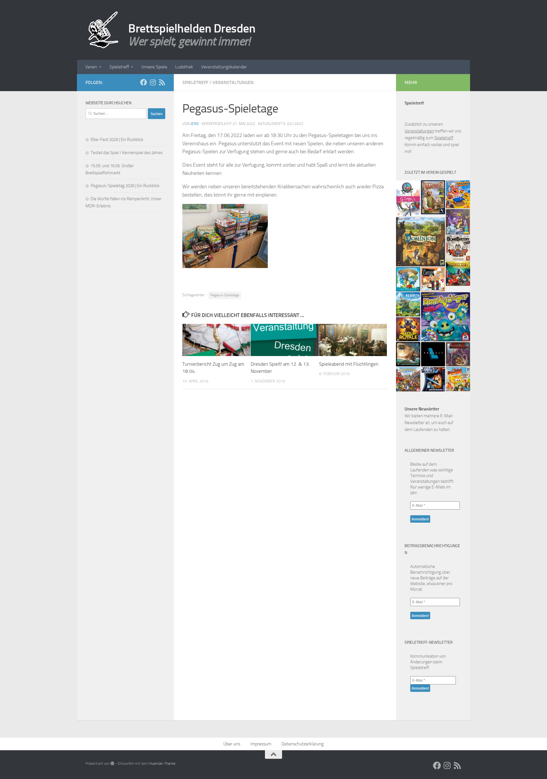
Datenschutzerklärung (302, 744)
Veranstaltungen (233, 82)
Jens (195, 123)
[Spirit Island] (408, 279)
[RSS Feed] (161, 82)
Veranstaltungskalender (224, 66)
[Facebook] (143, 82)
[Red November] (458, 354)
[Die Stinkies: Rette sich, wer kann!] (458, 379)
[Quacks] (408, 379)
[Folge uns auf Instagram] (152, 82)
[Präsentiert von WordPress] (112, 763)
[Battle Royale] (408, 329)
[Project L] (433, 354)
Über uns (231, 744)
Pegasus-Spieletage (225, 295)
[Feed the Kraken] (408, 354)
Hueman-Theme (162, 763)
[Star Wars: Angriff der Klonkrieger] (433, 379)
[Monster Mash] (445, 316)
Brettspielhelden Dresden (191, 28)
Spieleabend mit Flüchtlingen (348, 364)
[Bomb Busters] (458, 248)
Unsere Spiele (154, 66)
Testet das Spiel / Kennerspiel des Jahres (127, 152)
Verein (91, 66)
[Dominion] (420, 241)
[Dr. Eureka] (433, 279)
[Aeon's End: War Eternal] (458, 273)
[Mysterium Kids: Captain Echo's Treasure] (458, 221)
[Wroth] (408, 198)
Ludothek (184, 66)
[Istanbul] (433, 197)
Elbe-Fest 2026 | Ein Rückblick (117, 139)
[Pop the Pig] (458, 194)
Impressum (260, 744)
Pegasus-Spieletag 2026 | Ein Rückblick (125, 185)
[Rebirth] (408, 304)
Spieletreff (119, 66)
